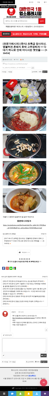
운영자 (14, 312)
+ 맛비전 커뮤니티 (7, 2)
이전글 (4, 71)
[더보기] (43, 234)
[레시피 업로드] (37, 393)
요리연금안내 (38, 26)
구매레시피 (42, 34)
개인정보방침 (33, 370)
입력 (44, 355)
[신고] (21, 59)
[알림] (28, 393)
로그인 (31, 2)
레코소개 (20, 26)
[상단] (45, 393)
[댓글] (12, 393)
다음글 (10, 71)
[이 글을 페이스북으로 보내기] (3, 268)
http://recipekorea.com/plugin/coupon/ (23, 318)
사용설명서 (28, 26)
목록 (40, 71)
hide (5, 59)
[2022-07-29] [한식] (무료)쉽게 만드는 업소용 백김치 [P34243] (24, 281)
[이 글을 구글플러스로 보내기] (7, 268)
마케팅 (35, 34)
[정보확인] (32, 376)
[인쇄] (23, 59)
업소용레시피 (17, 34)
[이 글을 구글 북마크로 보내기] (14, 268)
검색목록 (34, 71)
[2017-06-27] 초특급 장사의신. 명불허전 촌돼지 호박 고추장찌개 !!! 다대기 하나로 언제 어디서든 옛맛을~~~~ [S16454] (24, 240)
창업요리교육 (27, 34)
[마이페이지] (20, 393)
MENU (7, 34)
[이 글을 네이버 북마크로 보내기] (10, 268)
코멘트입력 (8, 335)
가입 (38, 2)
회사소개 (14, 370)
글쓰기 (45, 71)
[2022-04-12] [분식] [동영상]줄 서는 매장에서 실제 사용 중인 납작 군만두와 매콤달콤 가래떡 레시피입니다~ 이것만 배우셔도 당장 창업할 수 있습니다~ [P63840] (24, 291)
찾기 (45, 2)
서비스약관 (23, 370)
